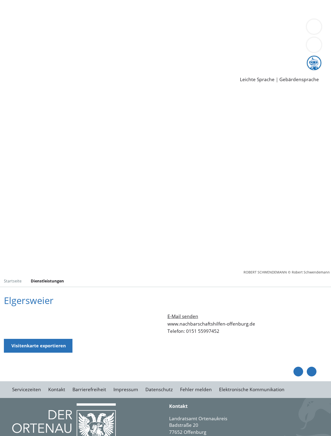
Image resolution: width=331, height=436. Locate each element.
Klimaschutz (227, 28)
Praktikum (139, 59)
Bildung (134, 28)
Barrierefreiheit (89, 389)
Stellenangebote (31, 59)
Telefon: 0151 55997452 (193, 331)
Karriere (9, 53)
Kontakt (56, 389)
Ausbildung (95, 59)
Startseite (13, 281)
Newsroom (12, 65)
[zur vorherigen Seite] (298, 371)
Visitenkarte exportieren (38, 346)
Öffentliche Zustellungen (83, 72)
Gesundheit (261, 9)
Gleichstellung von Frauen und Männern (57, 34)
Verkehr (97, 9)
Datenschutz (159, 389)
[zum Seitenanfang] (311, 371)
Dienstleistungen (18, 3)
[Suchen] (314, 45)
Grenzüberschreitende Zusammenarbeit (146, 34)
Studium (118, 59)
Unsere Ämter (15, 16)
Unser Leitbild (206, 59)
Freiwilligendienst (171, 59)
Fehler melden (196, 389)
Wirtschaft (236, 9)
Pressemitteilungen (34, 72)
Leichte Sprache (257, 80)
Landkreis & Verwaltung (26, 22)
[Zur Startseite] (42, 129)
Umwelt (283, 9)
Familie (115, 9)
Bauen (20, 9)
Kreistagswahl (116, 47)
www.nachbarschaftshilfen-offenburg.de (211, 324)
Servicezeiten (26, 389)
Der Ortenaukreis (32, 28)
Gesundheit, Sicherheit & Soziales (89, 28)
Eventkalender (66, 59)
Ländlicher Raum (194, 28)
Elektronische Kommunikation (251, 389)
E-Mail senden (182, 316)
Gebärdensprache (299, 80)
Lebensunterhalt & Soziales (58, 9)
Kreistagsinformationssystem (45, 47)
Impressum (125, 389)
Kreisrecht (89, 47)
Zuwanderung (159, 28)
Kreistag (9, 41)
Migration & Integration (150, 9)
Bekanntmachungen (288, 28)
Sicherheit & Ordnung (200, 9)
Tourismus (253, 28)
